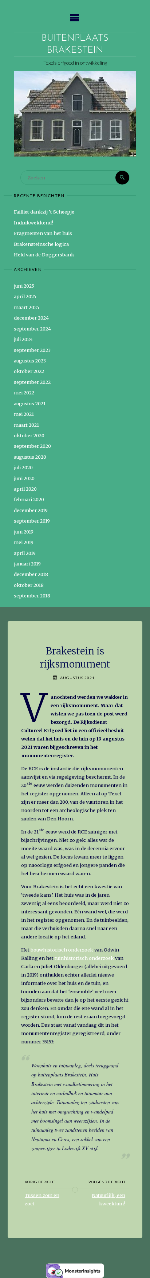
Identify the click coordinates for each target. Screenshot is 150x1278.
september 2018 (32, 596)
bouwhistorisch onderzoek (62, 950)
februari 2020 (29, 499)
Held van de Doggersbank (44, 254)
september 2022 (32, 382)
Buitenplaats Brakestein (75, 44)
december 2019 (31, 510)
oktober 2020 (29, 435)
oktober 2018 (29, 585)
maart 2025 (26, 307)
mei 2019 (23, 542)
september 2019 (32, 521)
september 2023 (32, 350)
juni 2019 (23, 532)
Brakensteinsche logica (41, 244)
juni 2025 (24, 286)
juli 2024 (23, 339)
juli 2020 (23, 467)
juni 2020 (24, 478)
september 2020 (32, 446)
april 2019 (25, 553)
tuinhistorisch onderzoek (84, 958)
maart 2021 (26, 425)
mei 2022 (24, 392)
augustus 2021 (30, 403)
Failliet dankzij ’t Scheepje (44, 212)
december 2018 (31, 574)
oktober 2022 (29, 371)
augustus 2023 (30, 361)
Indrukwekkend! (33, 223)
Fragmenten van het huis (43, 233)
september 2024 (32, 329)
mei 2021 (24, 414)
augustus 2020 (30, 457)
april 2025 (25, 296)
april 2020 (25, 489)
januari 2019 (27, 564)
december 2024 (31, 318)
